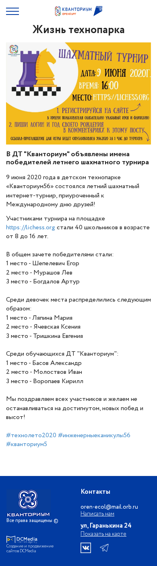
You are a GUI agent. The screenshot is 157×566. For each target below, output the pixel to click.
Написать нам (97, 514)
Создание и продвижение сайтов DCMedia (30, 549)
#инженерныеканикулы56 (94, 435)
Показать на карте (103, 534)
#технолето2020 (31, 435)
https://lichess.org (30, 227)
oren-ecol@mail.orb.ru (109, 507)
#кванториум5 (26, 444)
